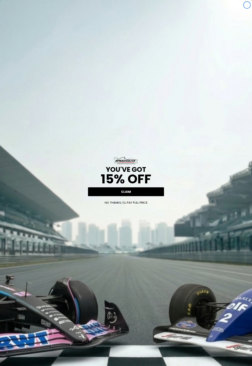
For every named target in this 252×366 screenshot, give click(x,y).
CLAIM (126, 192)
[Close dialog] (247, 5)
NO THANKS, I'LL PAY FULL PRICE (126, 202)
